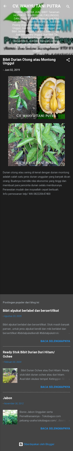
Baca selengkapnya (55, 341)
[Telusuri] (68, 7)
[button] (68, 60)
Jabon (7, 398)
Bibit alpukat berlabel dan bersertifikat (31, 310)
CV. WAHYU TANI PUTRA (37, 6)
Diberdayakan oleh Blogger (38, 444)
